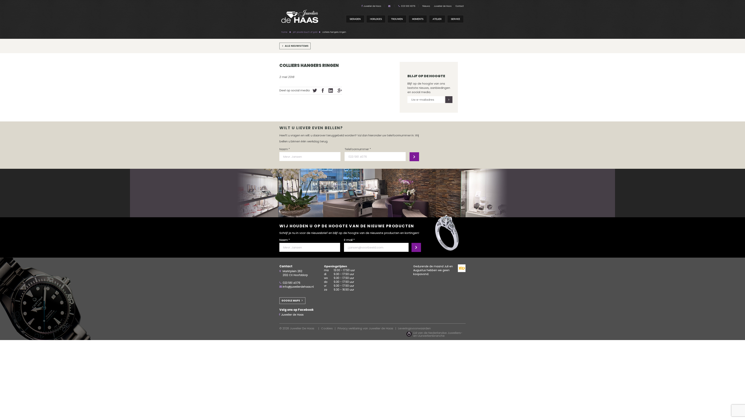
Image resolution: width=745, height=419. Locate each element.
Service (455, 19)
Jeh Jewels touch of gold (305, 32)
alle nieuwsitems (296, 46)
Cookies (327, 328)
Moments (417, 19)
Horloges (376, 19)
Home (284, 32)
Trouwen (397, 19)
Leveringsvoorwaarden (414, 328)
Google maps (291, 300)
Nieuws (426, 6)
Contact (460, 6)
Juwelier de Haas (372, 6)
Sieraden (355, 19)
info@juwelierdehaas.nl (298, 287)
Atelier (437, 19)
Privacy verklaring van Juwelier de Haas (365, 328)
